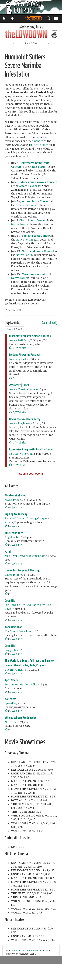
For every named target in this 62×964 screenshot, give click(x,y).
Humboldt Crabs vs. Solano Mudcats (30, 336)
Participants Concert (33, 220)
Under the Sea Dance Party (24, 419)
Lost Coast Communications (28, 950)
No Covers (10, 699)
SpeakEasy (11, 703)
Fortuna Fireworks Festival (24, 354)
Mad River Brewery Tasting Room (25, 556)
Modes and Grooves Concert (38, 182)
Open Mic (10, 600)
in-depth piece (39, 145)
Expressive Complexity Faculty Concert (32, 449)
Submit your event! (31, 473)
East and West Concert (36, 235)
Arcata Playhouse (29, 186)
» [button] (48, 43)
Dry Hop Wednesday (16, 514)
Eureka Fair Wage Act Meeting (22, 570)
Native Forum (37, 166)
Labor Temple (13, 574)
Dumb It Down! (14, 329)
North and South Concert (38, 251)
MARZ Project (13, 499)
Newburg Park (17, 359)
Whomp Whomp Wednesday (20, 717)
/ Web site (20, 348)
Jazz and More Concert (35, 201)
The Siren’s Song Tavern (19, 631)
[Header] (31, 7)
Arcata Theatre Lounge (23, 389)
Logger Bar (11, 650)
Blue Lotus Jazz (14, 533)
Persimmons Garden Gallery (22, 684)
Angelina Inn (12, 537)
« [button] (13, 43)
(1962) (19, 385)
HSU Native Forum (20, 453)
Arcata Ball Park (19, 340)
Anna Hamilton (13, 627)
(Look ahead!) (49, 322)
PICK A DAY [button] (31, 43)
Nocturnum (12, 722)
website (38, 141)
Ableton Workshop (15, 495)
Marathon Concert (33, 274)
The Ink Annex (14, 669)
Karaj (8, 551)
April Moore (11, 680)
